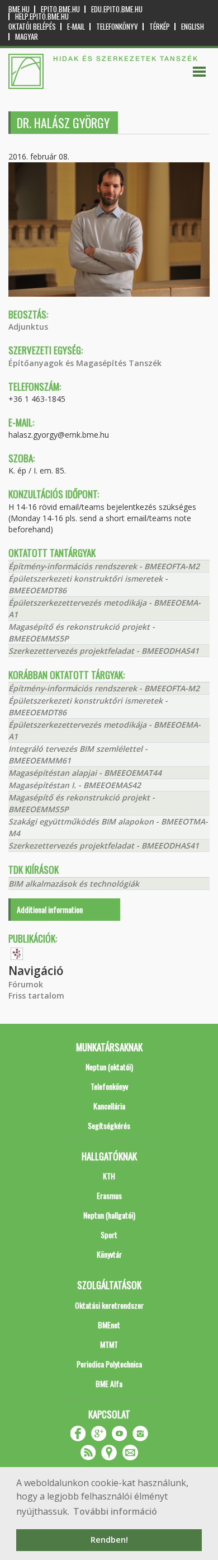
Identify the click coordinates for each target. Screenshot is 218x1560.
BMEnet (109, 1325)
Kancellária (109, 1106)
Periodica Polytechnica (109, 1364)
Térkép (159, 26)
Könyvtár (109, 1254)
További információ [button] (115, 1511)
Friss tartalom (36, 995)
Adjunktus (28, 326)
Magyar (26, 36)
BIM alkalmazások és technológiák (73, 883)
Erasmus (109, 1195)
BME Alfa (109, 1383)
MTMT (109, 1344)
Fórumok (25, 984)
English (192, 26)
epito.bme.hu (60, 9)
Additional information (50, 909)
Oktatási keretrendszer (109, 1305)
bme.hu (19, 9)
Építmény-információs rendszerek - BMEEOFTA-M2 (104, 566)
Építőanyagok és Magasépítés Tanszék (85, 363)
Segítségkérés (109, 1125)
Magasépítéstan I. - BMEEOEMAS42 (74, 785)
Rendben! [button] (109, 1539)
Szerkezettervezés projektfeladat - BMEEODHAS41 (103, 650)
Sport (109, 1234)
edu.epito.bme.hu (117, 9)
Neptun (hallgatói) (109, 1215)
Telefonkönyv (117, 26)
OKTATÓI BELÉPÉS (32, 26)
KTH (109, 1176)
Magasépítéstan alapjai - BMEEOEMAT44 (85, 772)
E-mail (76, 26)
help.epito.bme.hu (42, 16)
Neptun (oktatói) (109, 1066)
